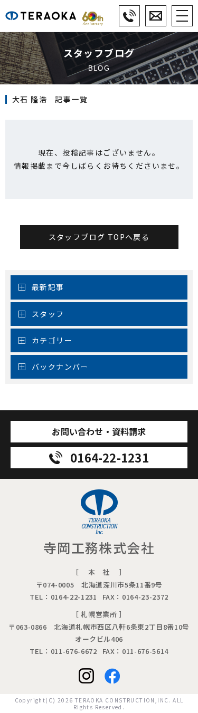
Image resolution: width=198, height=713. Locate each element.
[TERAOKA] (54, 15)
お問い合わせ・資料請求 (99, 431)
